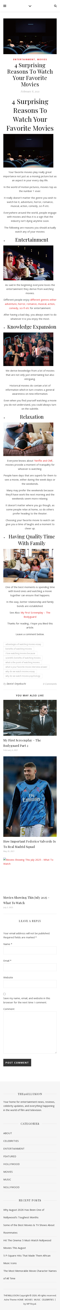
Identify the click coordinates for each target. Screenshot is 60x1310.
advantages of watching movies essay (23, 644)
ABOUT (7, 1133)
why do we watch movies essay (20, 671)
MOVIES (42, 59)
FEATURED (9, 1156)
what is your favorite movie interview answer (26, 666)
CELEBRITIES (11, 1140)
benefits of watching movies (19, 648)
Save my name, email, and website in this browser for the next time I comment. (26, 1000)
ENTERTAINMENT (24, 59)
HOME (20, 1299)
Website (8, 977)
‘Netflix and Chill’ (42, 460)
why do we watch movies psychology (23, 676)
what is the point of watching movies (23, 662)
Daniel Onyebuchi (16, 683)
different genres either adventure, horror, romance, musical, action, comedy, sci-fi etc (30, 304)
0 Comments (50, 683)
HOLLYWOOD (11, 1164)
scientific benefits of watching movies (23, 657)
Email (7, 960)
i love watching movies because (20, 653)
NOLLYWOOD (11, 1187)
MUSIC (7, 1179)
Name (7, 944)
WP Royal (31, 1303)
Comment (8, 1009)
